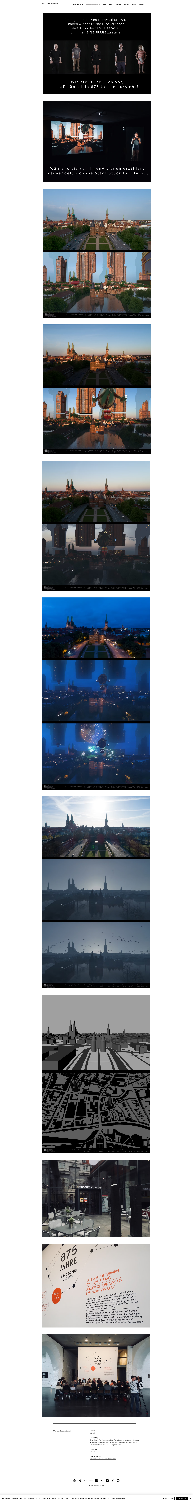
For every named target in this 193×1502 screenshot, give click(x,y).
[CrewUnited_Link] (96, 1480)
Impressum (92, 1485)
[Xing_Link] (80, 1480)
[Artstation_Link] (74, 1480)
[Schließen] (190, 1498)
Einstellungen (168, 1498)
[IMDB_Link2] (85, 1480)
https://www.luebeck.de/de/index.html (103, 1459)
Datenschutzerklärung (118, 1498)
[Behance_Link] (101, 1480)
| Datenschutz (99, 1485)
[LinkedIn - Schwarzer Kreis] (107, 1480)
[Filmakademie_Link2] (90, 1480)
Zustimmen (182, 1498)
